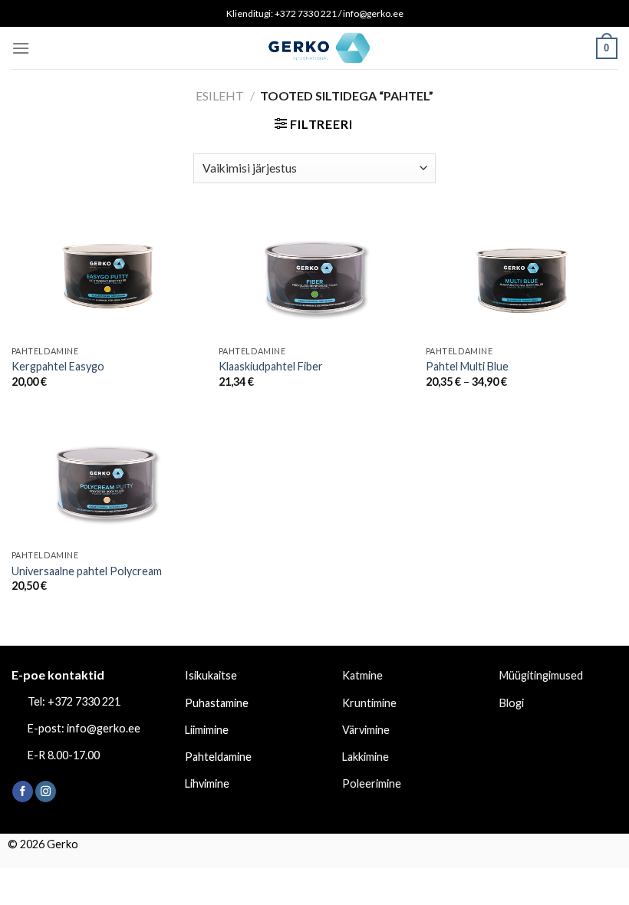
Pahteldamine (218, 756)
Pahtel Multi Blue (467, 366)
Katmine (362, 675)
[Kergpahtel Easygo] (107, 276)
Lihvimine (207, 783)
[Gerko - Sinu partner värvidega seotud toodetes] (314, 47)
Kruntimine (369, 702)
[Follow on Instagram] (45, 791)
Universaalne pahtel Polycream (87, 571)
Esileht (220, 95)
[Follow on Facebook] (22, 791)
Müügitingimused (541, 675)
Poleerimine (371, 783)
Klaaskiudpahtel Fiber (271, 366)
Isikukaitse (211, 675)
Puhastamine (217, 702)
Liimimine (207, 729)
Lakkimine (365, 756)
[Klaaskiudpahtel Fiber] (314, 276)
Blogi (511, 702)
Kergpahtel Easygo (58, 366)
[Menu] (21, 48)
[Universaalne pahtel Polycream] (107, 480)
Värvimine (366, 729)
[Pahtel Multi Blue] (521, 276)
